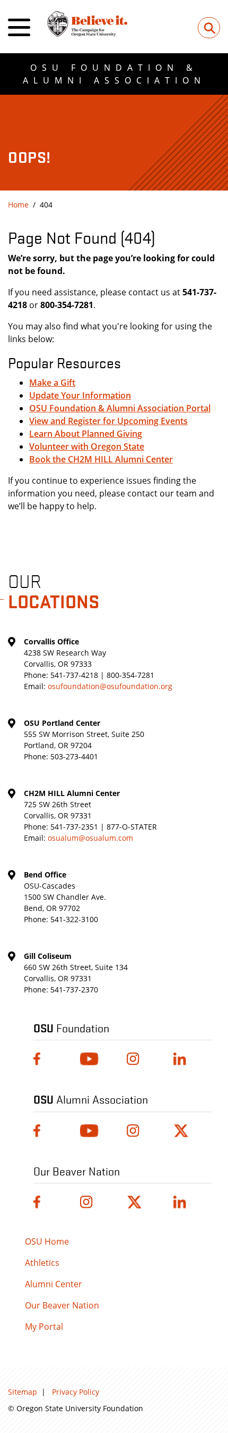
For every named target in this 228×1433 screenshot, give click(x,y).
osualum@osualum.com (90, 838)
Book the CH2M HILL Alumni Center (101, 459)
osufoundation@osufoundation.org (110, 686)
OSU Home (47, 1241)
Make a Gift (52, 382)
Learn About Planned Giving (85, 434)
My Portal (44, 1326)
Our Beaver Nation (62, 1305)
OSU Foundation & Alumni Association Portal (120, 408)
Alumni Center (53, 1284)
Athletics (42, 1263)
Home (18, 205)
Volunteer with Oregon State (86, 446)
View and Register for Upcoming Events (108, 421)
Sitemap (22, 1392)
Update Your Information (80, 395)
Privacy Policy (75, 1392)
